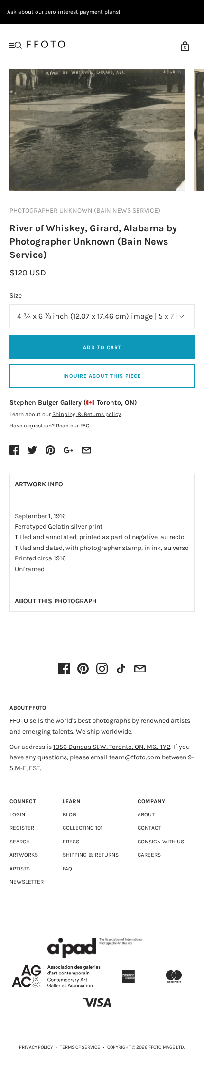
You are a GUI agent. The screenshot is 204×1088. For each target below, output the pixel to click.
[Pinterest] (83, 669)
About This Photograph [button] (56, 601)
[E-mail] (140, 669)
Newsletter (26, 882)
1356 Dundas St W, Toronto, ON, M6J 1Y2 (111, 747)
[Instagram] (102, 669)
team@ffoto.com (134, 757)
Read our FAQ (73, 425)
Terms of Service (80, 1047)
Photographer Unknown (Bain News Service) (84, 211)
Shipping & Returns (91, 854)
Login (17, 814)
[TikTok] (121, 669)
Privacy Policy (36, 1047)
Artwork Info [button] (39, 484)
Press (71, 841)
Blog (69, 814)
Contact (149, 827)
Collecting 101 (82, 827)
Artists (19, 868)
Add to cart (102, 347)
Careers (149, 854)
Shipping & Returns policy (86, 414)
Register (21, 827)
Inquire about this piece (102, 376)
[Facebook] (64, 669)
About (146, 814)
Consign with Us (161, 841)
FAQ (67, 868)
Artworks (23, 854)
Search (19, 841)
